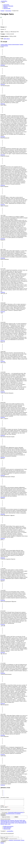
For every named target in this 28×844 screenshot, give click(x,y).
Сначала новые (4, 44)
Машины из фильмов (8, 5)
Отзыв (2, 805)
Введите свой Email (5, 809)
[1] (3, 790)
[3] (3, 792)
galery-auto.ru (7, 38)
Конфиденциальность (8, 826)
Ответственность (7, 827)
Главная (2, 10)
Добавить (5, 7)
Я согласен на (13, 840)
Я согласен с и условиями (13, 813)
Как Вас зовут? (4, 807)
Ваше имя (3, 837)
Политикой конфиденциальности (16, 812)
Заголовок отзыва (5, 797)
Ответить (3, 65)
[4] (3, 793)
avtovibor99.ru (10, 831)
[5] (3, 795)
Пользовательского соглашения (13, 813)
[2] (3, 791)
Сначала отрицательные (13, 44)
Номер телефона (5, 838)
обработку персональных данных (16, 840)
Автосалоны (6, 4)
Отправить (3, 814)
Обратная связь (6, 8)
